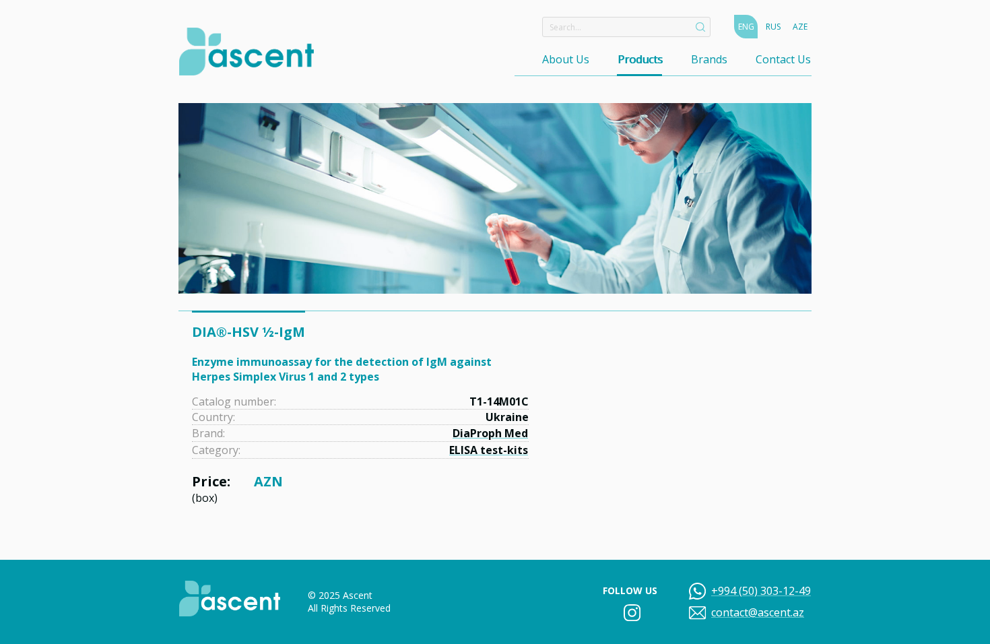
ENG (746, 26)
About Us (565, 59)
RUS (773, 26)
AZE (800, 26)
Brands (709, 59)
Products (640, 59)
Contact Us (783, 59)
